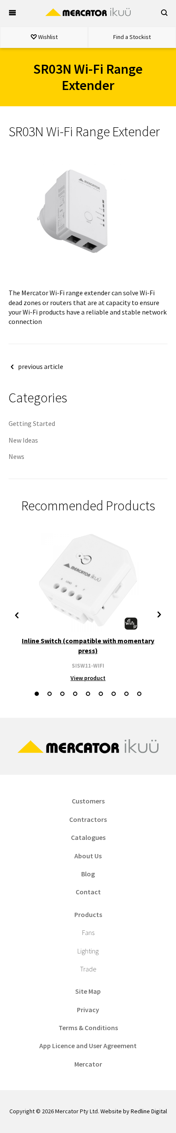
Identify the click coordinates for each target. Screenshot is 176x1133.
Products (88, 914)
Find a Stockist (132, 37)
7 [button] (113, 694)
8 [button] (126, 694)
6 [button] (101, 694)
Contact (88, 891)
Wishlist (47, 37)
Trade (88, 969)
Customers (88, 801)
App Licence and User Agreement (88, 1045)
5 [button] (88, 694)
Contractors (88, 819)
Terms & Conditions (88, 1027)
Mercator (88, 1064)
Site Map (88, 991)
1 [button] (37, 694)
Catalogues (88, 837)
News (16, 456)
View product (88, 678)
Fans (88, 932)
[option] (88, 606)
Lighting (88, 951)
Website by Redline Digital (133, 1111)
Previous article (40, 366)
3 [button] (62, 694)
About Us (88, 855)
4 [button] (75, 694)
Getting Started (32, 423)
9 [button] (139, 694)
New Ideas (23, 440)
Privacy (88, 1009)
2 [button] (49, 694)
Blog (88, 873)
